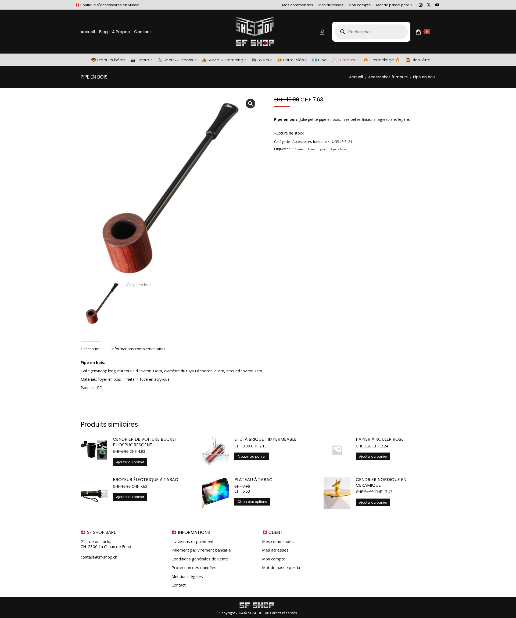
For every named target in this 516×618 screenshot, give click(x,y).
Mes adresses (275, 550)
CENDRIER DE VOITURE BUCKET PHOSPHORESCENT (145, 442)
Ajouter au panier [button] (130, 462)
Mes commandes (278, 541)
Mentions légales (187, 576)
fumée (299, 149)
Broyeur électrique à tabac (145, 480)
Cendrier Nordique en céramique (381, 482)
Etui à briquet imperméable (265, 439)
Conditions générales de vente (199, 559)
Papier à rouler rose (380, 439)
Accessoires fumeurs (309, 141)
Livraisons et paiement (192, 541)
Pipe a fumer (339, 149)
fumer (312, 149)
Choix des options (252, 501)
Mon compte (273, 559)
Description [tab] (91, 348)
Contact (178, 585)
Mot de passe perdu (281, 567)
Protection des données (193, 567)
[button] (250, 103)
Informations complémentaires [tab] (138, 348)
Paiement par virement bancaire (201, 550)
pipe (323, 149)
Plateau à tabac (253, 480)
